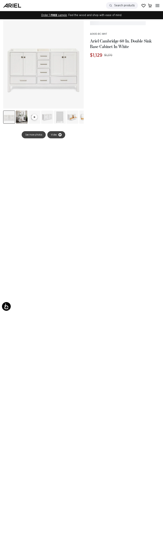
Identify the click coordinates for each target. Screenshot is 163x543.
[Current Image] (9, 117)
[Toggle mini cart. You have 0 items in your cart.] (150, 5)
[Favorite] (143, 5)
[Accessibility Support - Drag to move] (6, 306)
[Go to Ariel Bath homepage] (12, 6)
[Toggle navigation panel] (157, 5)
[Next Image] (22, 117)
